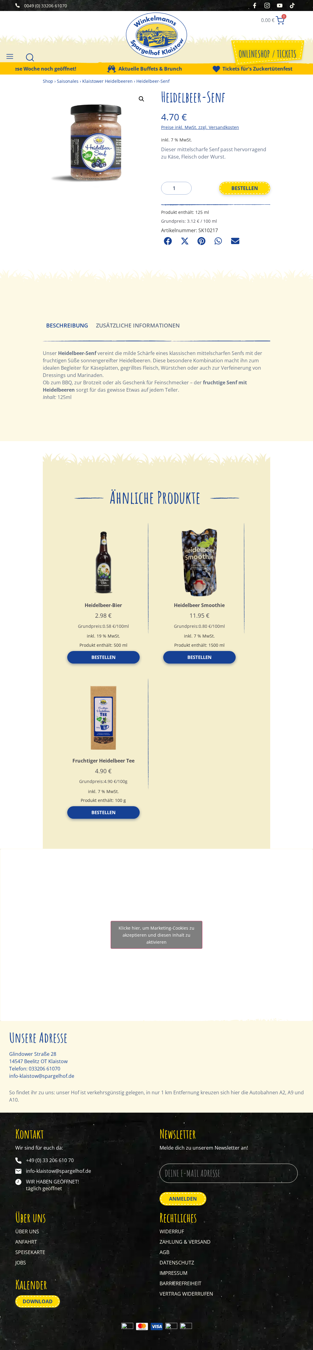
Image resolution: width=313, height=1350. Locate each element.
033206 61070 (44, 1068)
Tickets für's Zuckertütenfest (240, 69)
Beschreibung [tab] (67, 325)
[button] (10, 56)
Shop (48, 81)
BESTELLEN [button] (103, 657)
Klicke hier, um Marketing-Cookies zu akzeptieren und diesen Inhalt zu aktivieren (156, 935)
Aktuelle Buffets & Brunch (133, 69)
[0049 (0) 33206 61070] (17, 5)
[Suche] (30, 57)
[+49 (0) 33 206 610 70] (18, 1161)
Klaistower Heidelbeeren (107, 81)
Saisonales (68, 81)
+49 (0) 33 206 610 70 (50, 1160)
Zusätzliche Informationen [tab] (138, 325)
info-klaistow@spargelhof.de (41, 1076)
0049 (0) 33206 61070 (45, 6)
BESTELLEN (244, 188)
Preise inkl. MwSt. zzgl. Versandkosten (200, 127)
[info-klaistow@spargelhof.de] (18, 1171)
